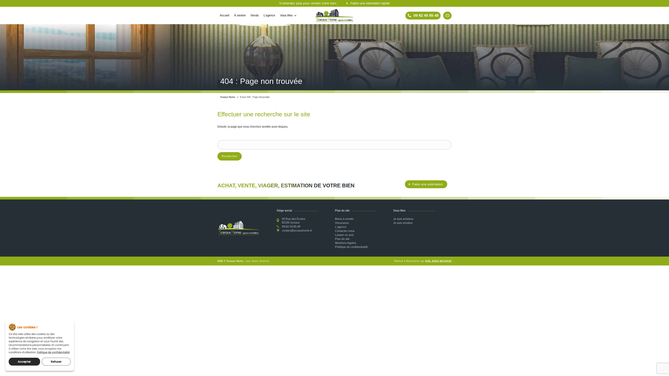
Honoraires (342, 222)
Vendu (255, 15)
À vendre (240, 15)
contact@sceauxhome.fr (297, 230)
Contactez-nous (345, 230)
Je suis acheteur (403, 218)
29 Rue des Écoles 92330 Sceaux (293, 220)
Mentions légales (345, 242)
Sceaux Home (227, 97)
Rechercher (229, 156)
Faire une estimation (427, 184)
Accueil (224, 15)
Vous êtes (286, 15)
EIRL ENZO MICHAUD (438, 261)
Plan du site (342, 238)
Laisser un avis (344, 234)
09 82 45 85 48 (426, 15)
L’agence (269, 15)
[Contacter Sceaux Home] (447, 15)
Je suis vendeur (403, 222)
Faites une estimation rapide (370, 3)
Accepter (24, 362)
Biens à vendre (344, 218)
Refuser (56, 362)
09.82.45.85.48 (291, 226)
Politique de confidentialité (351, 246)
